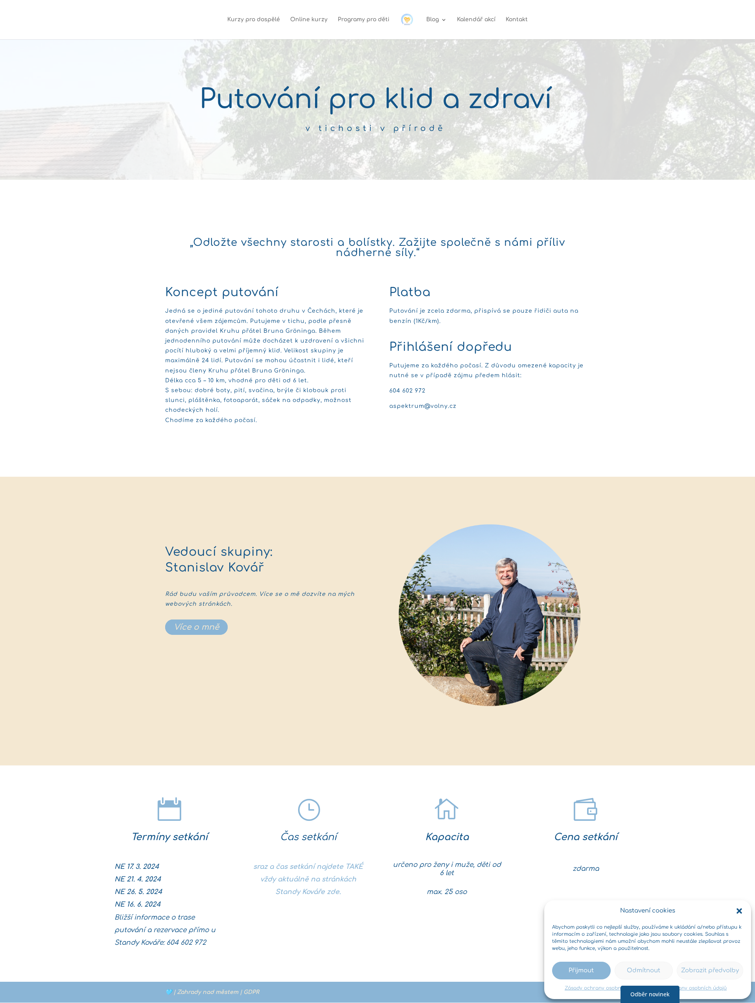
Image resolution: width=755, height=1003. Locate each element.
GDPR (251, 992)
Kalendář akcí (476, 19)
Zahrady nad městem (207, 992)
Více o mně (196, 627)
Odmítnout (643, 970)
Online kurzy (309, 19)
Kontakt (517, 19)
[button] (739, 911)
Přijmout (581, 970)
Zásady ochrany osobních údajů (604, 988)
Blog (432, 19)
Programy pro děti (363, 19)
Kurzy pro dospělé (253, 19)
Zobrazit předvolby (710, 970)
